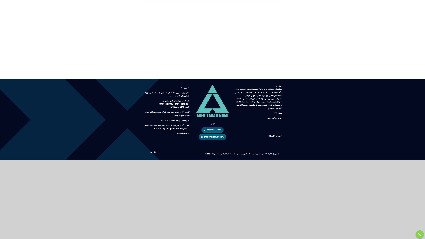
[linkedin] (151, 152)
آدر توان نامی (256, 154)
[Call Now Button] (420, 234)
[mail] (147, 152)
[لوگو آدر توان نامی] (212, 85)
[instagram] (155, 152)
